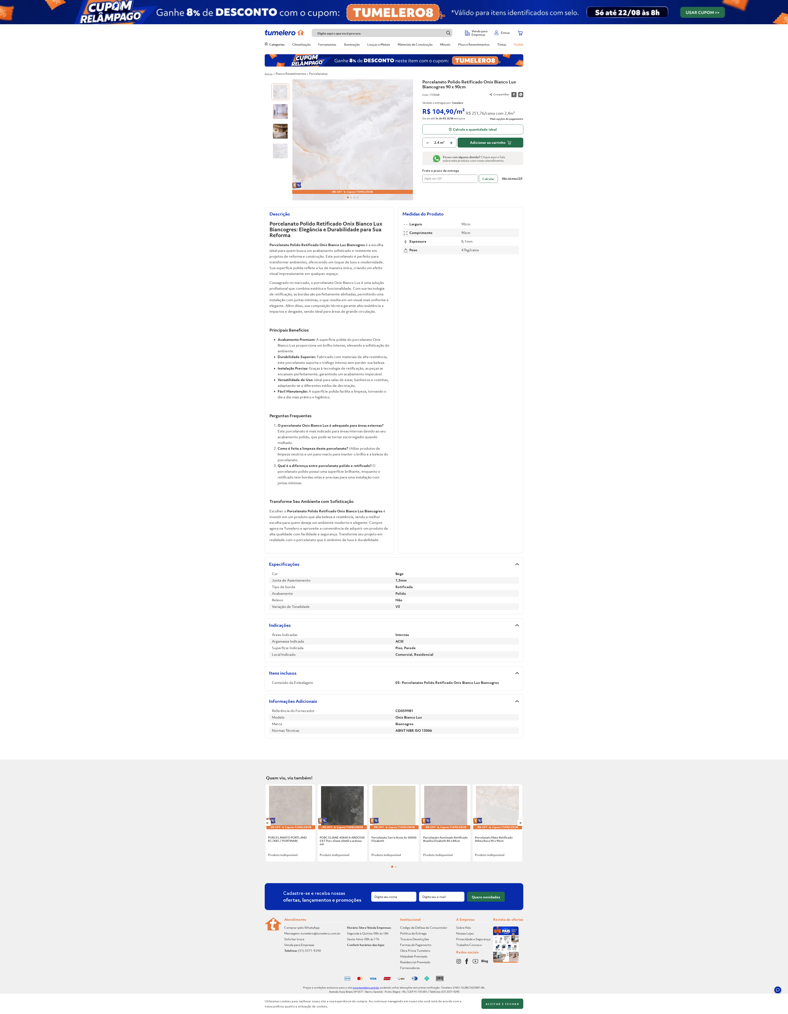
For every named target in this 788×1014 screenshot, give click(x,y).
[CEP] (450, 176)
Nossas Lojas (465, 933)
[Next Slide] (520, 823)
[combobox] (386, 33)
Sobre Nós (463, 927)
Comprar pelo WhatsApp (302, 927)
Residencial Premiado (415, 962)
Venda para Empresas (299, 945)
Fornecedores (410, 968)
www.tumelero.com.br (366, 987)
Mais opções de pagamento (506, 119)
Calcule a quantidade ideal (475, 129)
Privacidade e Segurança (473, 939)
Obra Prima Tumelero (415, 950)
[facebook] (514, 94)
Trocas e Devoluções (414, 939)
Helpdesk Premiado (413, 956)
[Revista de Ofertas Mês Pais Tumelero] (506, 961)
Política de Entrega (413, 933)
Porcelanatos (318, 73)
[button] (778, 990)
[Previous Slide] (268, 823)
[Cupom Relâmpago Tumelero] (394, 12)
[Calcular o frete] (488, 179)
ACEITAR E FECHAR (502, 1004)
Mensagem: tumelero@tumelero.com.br (312, 933)
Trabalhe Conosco (469, 945)
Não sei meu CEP (512, 178)
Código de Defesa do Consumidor (423, 927)
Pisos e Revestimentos (291, 73)
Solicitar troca (294, 939)
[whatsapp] (520, 94)
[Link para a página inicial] (269, 74)
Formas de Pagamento (415, 945)
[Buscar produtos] (448, 33)
